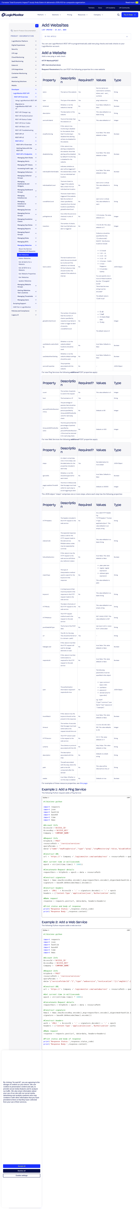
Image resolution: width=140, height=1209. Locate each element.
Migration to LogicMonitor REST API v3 (23, 106)
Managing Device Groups (24, 214)
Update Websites (25, 281)
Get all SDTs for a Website (25, 269)
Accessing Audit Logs (25, 168)
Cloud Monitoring (18, 57)
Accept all (21, 1166)
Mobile (14, 85)
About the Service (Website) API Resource (27, 250)
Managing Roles (23, 238)
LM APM (14, 77)
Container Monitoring (19, 73)
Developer (15, 89)
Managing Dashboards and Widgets (23, 184)
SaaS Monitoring (17, 61)
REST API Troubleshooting (24, 130)
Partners (91, 8)
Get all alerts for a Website (25, 263)
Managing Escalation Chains (25, 220)
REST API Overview (21, 97)
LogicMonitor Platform (20, 41)
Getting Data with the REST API (24, 149)
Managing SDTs (23, 242)
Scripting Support (19, 303)
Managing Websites (25, 245)
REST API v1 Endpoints (24, 154)
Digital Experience (18, 45)
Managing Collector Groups (25, 177)
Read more (130, 2)
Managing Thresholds (25, 296)
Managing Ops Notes (25, 225)
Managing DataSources (22, 197)
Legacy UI (15, 315)
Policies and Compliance (20, 311)
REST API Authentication (24, 116)
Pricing (69, 15)
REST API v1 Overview (24, 145)
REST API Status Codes (23, 119)
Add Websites (24, 255)
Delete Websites (25, 258)
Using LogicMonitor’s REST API (26, 100)
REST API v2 (19, 137)
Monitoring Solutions (19, 81)
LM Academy (110, 8)
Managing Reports (24, 229)
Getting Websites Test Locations (24, 291)
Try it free (128, 14)
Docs (100, 8)
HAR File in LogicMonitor (22, 307)
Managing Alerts (23, 161)
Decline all (21, 1171)
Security (15, 49)
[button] (42, 15)
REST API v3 (19, 134)
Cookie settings (22, 1175)
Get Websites (24, 277)
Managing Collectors (25, 172)
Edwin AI (15, 65)
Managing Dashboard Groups (25, 191)
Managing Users (23, 300)
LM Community (124, 8)
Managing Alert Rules (25, 158)
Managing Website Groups (24, 286)
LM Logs (15, 53)
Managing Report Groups (24, 233)
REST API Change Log (22, 112)
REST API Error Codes (22, 123)
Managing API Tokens (25, 165)
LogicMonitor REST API (21, 93)
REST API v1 (19, 141)
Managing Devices (24, 210)
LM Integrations (17, 69)
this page (83, 783)
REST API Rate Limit (22, 127)
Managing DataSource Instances (22, 203)
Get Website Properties (27, 274)
